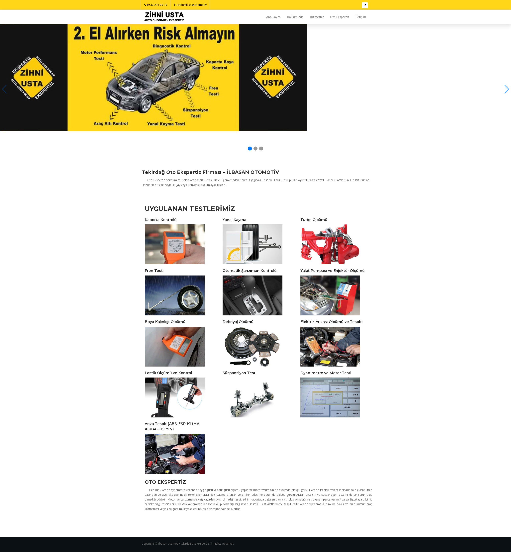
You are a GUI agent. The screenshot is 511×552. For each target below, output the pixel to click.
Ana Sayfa (273, 17)
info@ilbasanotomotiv (192, 5)
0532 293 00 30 (157, 5)
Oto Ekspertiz (339, 17)
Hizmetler (317, 17)
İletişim (361, 17)
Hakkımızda (295, 17)
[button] (506, 89)
